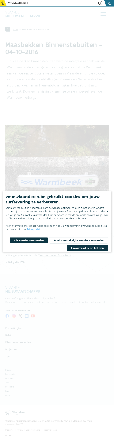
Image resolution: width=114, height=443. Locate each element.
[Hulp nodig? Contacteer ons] (110, 3)
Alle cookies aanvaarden (29, 240)
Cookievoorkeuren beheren (87, 248)
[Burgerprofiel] (100, 3)
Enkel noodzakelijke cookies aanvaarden (78, 240)
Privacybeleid (34, 229)
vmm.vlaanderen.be (18, 3)
